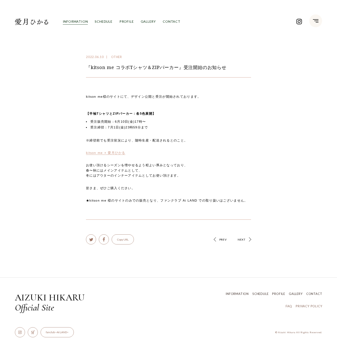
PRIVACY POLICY (309, 306)
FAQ (289, 306)
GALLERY (148, 21)
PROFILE (126, 21)
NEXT (242, 239)
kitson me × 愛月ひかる (105, 153)
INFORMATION (75, 21)
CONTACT (171, 21)
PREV (223, 239)
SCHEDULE (103, 21)
